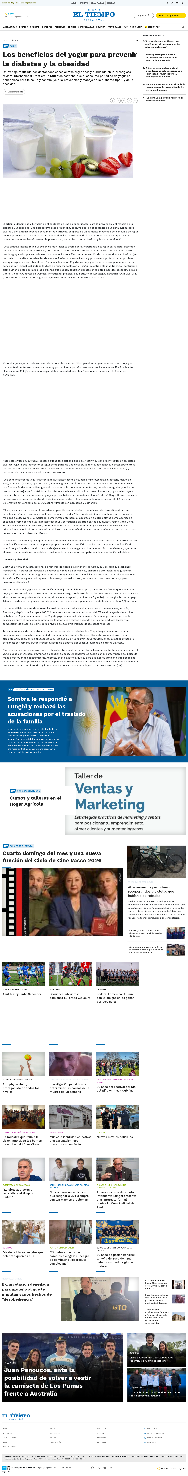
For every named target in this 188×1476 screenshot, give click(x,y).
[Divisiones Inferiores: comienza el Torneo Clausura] (70, 974)
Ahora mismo (10, 27)
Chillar (111, 3)
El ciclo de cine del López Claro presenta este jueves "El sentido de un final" (157, 1284)
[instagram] (183, 3)
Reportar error (154, 1438)
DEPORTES (47, 27)
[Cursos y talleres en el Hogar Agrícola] (125, 801)
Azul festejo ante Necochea (22, 994)
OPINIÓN (72, 27)
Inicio (5, 1429)
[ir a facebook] (92, 1468)
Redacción (152, 1429)
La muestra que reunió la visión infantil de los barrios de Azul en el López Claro (22, 1140)
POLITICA (100, 27)
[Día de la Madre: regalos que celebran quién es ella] (23, 1232)
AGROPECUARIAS (86, 27)
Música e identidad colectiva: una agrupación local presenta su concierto (70, 1140)
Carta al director (155, 1433)
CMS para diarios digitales (175, 1469)
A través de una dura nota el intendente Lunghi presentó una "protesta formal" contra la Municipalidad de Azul (164, 72)
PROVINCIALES (114, 27)
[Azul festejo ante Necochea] (23, 974)
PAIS (125, 27)
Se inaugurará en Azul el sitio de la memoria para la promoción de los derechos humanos (165, 87)
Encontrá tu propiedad (26, 3)
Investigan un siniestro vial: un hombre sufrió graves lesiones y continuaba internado (156, 1299)
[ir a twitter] (99, 1468)
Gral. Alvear (97, 3)
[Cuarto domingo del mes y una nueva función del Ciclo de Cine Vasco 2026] (62, 902)
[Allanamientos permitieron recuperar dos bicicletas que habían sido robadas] (156, 862)
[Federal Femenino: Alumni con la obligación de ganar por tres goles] (117, 974)
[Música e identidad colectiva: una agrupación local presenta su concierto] (70, 1117)
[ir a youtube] (105, 1468)
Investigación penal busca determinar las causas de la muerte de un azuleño (161, 57)
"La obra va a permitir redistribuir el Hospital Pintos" (164, 99)
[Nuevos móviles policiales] (117, 1117)
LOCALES (23, 27)
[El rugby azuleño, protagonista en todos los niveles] (23, 1064)
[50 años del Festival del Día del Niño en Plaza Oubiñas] (117, 1064)
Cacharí (84, 3)
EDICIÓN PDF (153, 27)
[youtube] (177, 3)
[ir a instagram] (111, 1468)
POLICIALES (60, 27)
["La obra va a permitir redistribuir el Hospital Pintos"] (23, 1169)
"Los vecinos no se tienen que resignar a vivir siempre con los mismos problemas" (162, 44)
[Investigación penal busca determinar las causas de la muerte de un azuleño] (70, 1064)
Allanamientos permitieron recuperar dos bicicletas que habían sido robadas (151, 891)
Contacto (151, 1442)
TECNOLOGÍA (136, 27)
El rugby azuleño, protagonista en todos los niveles (21, 1088)
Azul (73, 3)
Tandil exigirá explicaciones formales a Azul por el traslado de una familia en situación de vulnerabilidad (157, 1316)
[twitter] (172, 3)
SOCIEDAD (35, 27)
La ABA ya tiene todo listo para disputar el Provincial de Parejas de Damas (145, 933)
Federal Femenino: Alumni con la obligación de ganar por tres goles (115, 997)
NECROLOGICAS (9, 1447)
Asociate (172, 15)
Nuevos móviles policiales (115, 1137)
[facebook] (167, 3)
